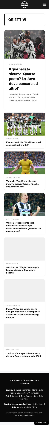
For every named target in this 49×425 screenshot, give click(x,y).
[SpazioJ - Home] (24, 4)
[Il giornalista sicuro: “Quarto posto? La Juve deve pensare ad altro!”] (24, 70)
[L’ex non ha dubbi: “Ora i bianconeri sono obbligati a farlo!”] (24, 130)
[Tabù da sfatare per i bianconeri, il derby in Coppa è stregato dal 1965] (24, 342)
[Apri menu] (44, 4)
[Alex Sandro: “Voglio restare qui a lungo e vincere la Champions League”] (24, 257)
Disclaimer (25, 383)
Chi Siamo (15, 380)
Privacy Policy (30, 380)
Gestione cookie (42, 423)
